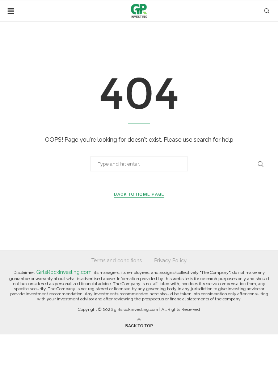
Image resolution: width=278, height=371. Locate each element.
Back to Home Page (139, 194)
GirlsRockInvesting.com (64, 272)
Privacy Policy (170, 260)
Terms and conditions (116, 260)
